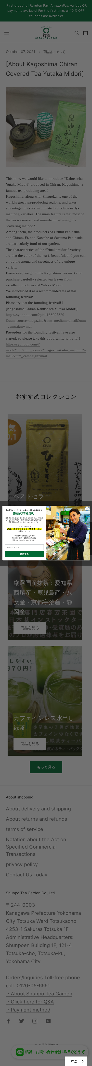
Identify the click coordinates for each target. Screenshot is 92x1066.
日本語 (72, 1061)
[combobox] (76, 1061)
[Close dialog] (87, 509)
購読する (24, 554)
